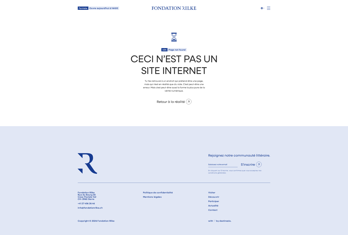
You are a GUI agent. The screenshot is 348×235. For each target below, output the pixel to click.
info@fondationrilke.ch (90, 208)
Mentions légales (152, 197)
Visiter (211, 192)
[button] (262, 8)
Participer (213, 201)
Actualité (213, 205)
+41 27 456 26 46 (86, 203)
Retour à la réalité (171, 101)
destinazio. (225, 221)
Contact (212, 210)
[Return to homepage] (174, 8)
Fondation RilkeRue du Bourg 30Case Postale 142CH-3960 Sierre (87, 195)
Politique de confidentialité (158, 192)
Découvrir (213, 197)
